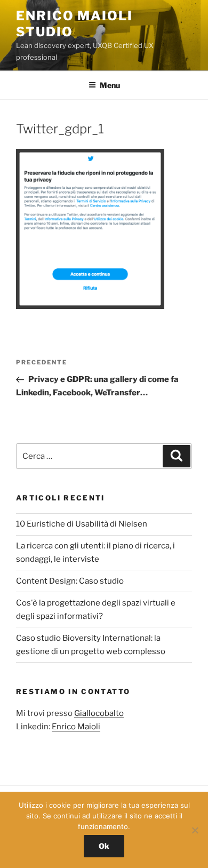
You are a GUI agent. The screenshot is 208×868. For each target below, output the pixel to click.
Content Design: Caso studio (70, 581)
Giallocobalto (99, 713)
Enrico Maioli (76, 726)
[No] (194, 830)
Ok (104, 845)
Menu (110, 85)
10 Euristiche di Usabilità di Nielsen (81, 524)
